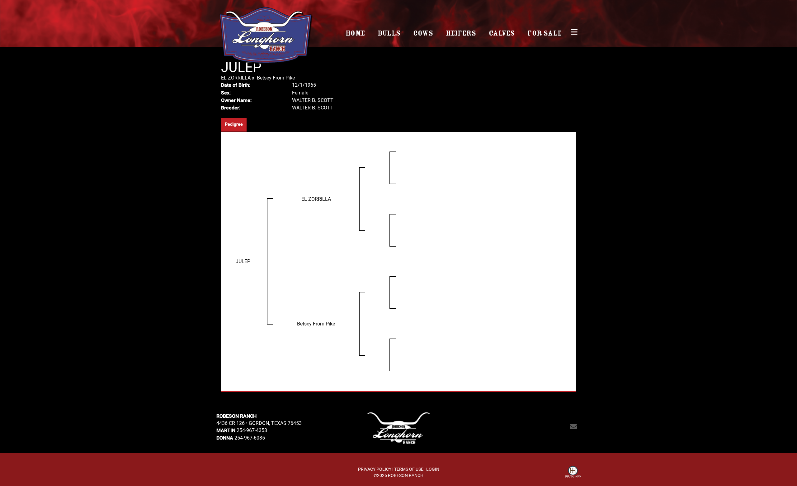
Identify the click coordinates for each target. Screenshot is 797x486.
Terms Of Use (408, 469)
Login (432, 469)
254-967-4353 (252, 430)
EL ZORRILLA (236, 77)
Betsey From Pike (276, 77)
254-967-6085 (249, 437)
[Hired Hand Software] (573, 473)
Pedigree (234, 124)
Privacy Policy (374, 469)
